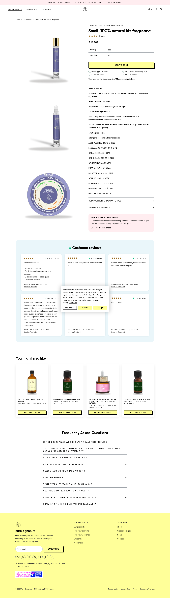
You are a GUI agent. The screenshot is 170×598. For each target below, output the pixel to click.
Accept (100, 308)
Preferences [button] (73, 303)
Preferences (69, 308)
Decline (85, 308)
